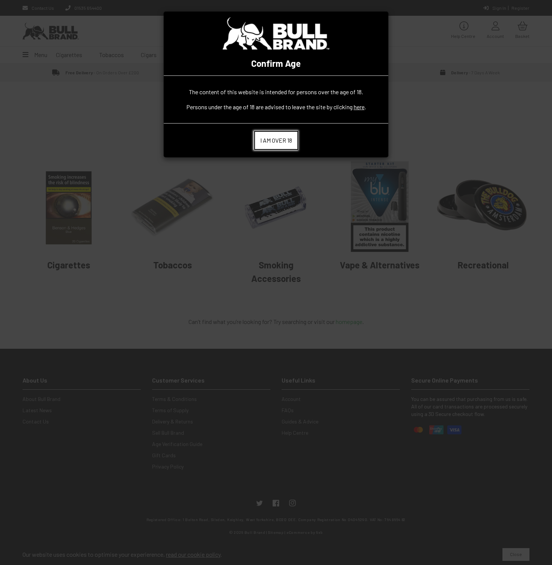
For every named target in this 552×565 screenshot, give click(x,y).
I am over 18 (276, 140)
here (359, 106)
